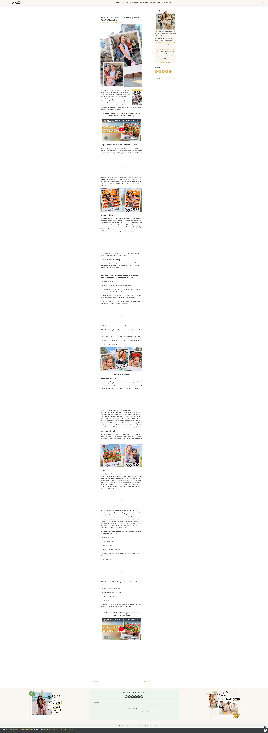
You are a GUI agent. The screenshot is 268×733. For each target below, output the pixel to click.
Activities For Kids (137, 2)
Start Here (116, 2)
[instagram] (156, 71)
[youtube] (160, 71)
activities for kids (162, 45)
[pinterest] (163, 71)
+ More (159, 2)
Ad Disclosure (69, 729)
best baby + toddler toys (162, 42)
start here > (165, 62)
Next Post (147, 681)
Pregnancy (153, 2)
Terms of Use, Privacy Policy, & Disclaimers (55, 729)
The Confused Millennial (26, 729)
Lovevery (145, 2)
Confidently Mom (13, 729)
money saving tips (166, 49)
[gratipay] (170, 71)
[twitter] (167, 71)
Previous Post (96, 681)
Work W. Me (167, 2)
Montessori (127, 2)
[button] (264, 2)
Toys (121, 2)
